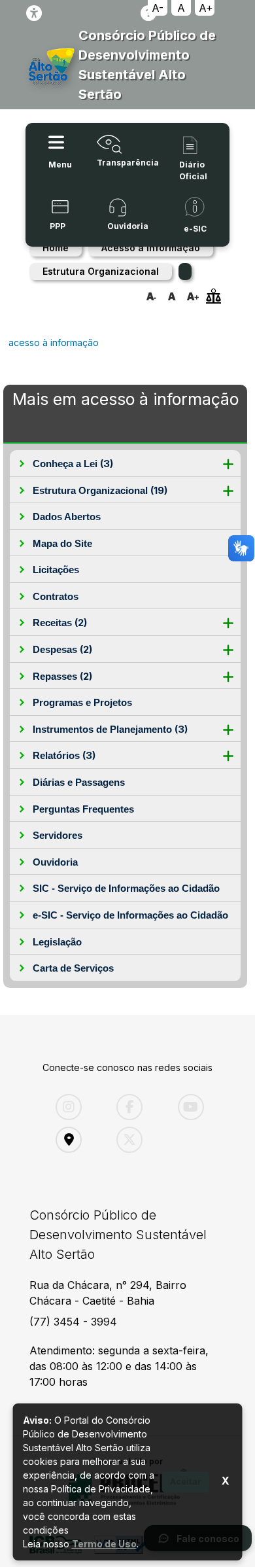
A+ (206, 7)
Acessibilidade (34, 13)
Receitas (60, 622)
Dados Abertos (67, 516)
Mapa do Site (62, 543)
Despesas (62, 649)
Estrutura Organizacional (100, 271)
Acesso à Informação (150, 247)
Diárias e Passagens (79, 782)
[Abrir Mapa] (76, 1140)
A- (157, 7)
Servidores (57, 835)
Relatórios (64, 755)
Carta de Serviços (73, 968)
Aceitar (185, 1481)
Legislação (57, 941)
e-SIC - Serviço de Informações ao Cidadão (130, 915)
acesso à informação (53, 342)
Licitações (56, 569)
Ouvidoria (55, 862)
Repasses (62, 676)
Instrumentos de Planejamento (110, 729)
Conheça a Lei (73, 463)
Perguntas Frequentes (83, 809)
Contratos (55, 596)
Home (55, 247)
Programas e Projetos (82, 702)
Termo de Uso (104, 1543)
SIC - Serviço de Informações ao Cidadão (126, 888)
